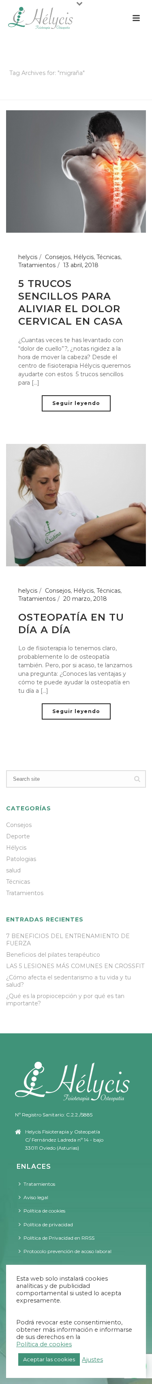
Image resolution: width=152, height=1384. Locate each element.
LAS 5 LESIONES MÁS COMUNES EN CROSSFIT (75, 966)
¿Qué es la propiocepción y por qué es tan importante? (65, 999)
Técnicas (108, 257)
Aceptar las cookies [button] (49, 1359)
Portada (61, 94)
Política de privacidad (48, 1224)
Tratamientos (37, 265)
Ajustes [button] (92, 1359)
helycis (27, 257)
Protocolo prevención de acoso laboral (67, 1251)
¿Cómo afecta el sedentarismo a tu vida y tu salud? (68, 981)
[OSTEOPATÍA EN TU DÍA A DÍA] (76, 504)
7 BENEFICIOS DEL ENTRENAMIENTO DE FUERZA (68, 939)
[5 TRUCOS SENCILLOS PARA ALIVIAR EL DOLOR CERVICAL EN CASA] (76, 171)
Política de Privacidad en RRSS (59, 1238)
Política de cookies (44, 1211)
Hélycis (83, 257)
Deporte (18, 836)
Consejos (58, 257)
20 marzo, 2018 (85, 598)
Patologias (21, 859)
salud (13, 870)
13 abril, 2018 (80, 265)
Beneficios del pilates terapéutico (53, 954)
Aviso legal (36, 1197)
